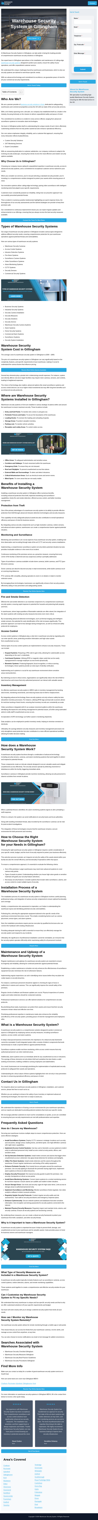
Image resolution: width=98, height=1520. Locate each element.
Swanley (6, 1505)
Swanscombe (8, 1496)
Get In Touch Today (33, 85)
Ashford (37, 1474)
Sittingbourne (27, 1383)
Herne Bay (38, 1486)
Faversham (7, 1499)
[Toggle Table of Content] (20, 92)
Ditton (5, 1484)
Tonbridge (38, 1465)
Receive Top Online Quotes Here (34, 591)
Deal (36, 1504)
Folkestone (38, 1492)
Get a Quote (32, 38)
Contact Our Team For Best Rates (34, 220)
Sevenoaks (38, 1468)
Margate (37, 1495)
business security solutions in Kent (32, 104)
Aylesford (19, 1383)
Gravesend (7, 1490)
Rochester (11, 1383)
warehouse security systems (10, 63)
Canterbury (38, 1483)
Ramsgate (38, 1501)
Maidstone (7, 1481)
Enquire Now (34, 945)
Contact (92, 3)
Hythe (37, 1489)
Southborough (39, 1477)
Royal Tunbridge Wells (42, 1480)
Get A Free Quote (33, 1451)
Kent (34, 1383)
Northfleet (6, 1493)
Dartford (6, 1502)
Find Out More (34, 739)
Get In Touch (34, 1102)
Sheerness (7, 1487)
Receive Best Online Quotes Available (34, 370)
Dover (37, 1498)
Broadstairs (38, 1507)
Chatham (4, 1383)
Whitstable (38, 1471)
